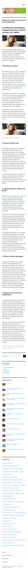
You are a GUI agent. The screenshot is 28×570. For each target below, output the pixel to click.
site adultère (6, 518)
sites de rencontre (7, 526)
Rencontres (6, 372)
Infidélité (22, 485)
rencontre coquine (16, 346)
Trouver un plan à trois (9, 542)
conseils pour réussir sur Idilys (10, 471)
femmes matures (17, 482)
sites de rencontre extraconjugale (11, 531)
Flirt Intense (6, 485)
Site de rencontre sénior (9, 523)
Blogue (5, 369)
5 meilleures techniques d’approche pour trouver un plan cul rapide (13, 30)
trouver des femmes (19, 540)
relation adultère (20, 493)
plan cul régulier (19, 327)
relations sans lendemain (9, 499)
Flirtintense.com (14, 485)
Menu (23, 4)
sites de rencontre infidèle (9, 534)
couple (21, 471)
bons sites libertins (7, 463)
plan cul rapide (15, 71)
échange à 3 (21, 545)
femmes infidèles (7, 482)
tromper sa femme (7, 540)
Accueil (4, 552)
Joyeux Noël (8, 383)
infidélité (5, 488)
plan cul (12, 490)
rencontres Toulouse (8, 515)
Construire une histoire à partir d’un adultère (15, 449)
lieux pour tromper (14, 488)
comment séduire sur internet (10, 466)
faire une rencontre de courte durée (12, 479)
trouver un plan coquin (19, 84)
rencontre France (7, 504)
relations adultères (8, 496)
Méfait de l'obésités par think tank (9, 566)
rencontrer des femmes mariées (11, 507)
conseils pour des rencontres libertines (13, 468)
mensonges (6, 490)
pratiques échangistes (8, 493)
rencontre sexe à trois (19, 512)
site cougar (14, 518)
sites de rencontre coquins (9, 529)
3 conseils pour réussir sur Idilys (12, 418)
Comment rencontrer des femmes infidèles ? (15, 423)
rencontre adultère (8, 501)
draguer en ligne (7, 474)
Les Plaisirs (10, 345)
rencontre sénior (19, 515)
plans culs (18, 490)
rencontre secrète (7, 512)
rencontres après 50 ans (9, 510)
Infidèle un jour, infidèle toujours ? (13, 444)
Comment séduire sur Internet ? (12, 429)
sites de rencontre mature (9, 537)
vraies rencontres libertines (10, 545)
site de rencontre (7, 520)
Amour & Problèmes (8, 367)
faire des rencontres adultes (10, 477)
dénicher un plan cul (17, 345)
